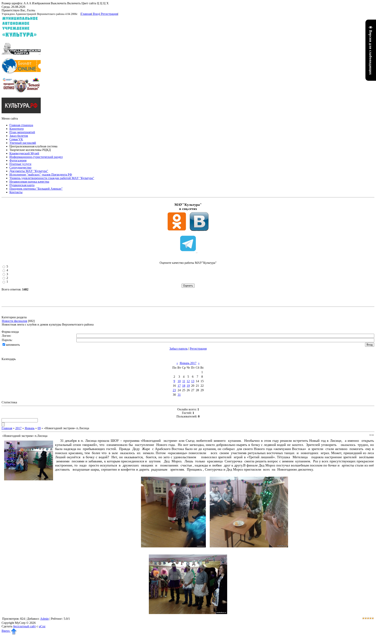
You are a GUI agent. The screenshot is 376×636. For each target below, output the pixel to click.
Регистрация (109, 13)
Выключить (58, 3)
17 (179, 385)
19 (188, 385)
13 (192, 381)
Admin (44, 618)
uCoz (42, 626)
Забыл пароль (178, 348)
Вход (96, 13)
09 (39, 428)
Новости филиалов (14, 321)
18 (183, 385)
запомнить (13, 344)
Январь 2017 (188, 363)
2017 (18, 428)
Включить (74, 3)
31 (179, 394)
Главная (86, 13)
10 (179, 381)
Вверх (6, 630)
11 (183, 381)
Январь (29, 428)
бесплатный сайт (24, 626)
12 (188, 381)
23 (174, 390)
